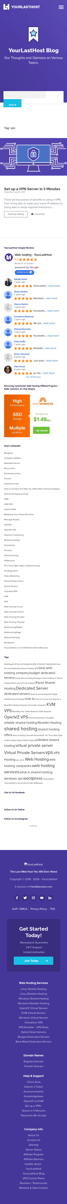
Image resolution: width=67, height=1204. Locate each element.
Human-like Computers (36, 705)
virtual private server (34, 746)
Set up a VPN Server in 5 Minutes (33, 157)
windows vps (13, 778)
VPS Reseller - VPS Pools (33, 1027)
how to (30, 698)
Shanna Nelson (21, 304)
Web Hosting (37, 759)
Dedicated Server (12, 463)
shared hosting (20, 728)
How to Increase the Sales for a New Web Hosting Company (32, 489)
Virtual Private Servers (24, 753)
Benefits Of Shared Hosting (41, 664)
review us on (23, 272)
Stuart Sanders (21, 292)
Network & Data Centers (33, 1188)
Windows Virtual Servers (33, 1017)
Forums (7, 479)
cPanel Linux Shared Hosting (22, 683)
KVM (6, 499)
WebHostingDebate (13, 627)
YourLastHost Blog (34, 49)
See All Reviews (33, 377)
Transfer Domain (33, 1066)
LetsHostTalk (10, 509)
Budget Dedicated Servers (33, 1037)
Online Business (44, 711)
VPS (6, 602)
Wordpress (9, 643)
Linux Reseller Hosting (33, 993)
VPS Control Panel (33, 1178)
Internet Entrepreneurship (16, 494)
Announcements (33, 1091)
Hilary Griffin (20, 342)
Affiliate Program (33, 1154)
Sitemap (33, 1145)
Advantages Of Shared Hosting (16, 664)
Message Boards (12, 520)
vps (49, 752)
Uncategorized (11, 571)
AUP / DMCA (19, 909)
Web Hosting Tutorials (14, 622)
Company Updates (12, 458)
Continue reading (17, 215)
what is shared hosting (36, 772)
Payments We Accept (33, 1115)
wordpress (32, 778)
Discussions (9, 468)
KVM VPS (8, 504)
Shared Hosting (11, 556)
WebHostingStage (12, 632)
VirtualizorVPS (10, 591)
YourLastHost (48, 779)
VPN (6, 597)
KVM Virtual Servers (33, 1013)
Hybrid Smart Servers (33, 1032)
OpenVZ (8, 525)
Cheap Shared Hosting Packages (28, 678)
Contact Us (33, 1140)
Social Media (39, 735)
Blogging (8, 453)
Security (8, 550)
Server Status (33, 1149)
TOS (52, 909)
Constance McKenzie (24, 317)
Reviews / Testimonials (33, 1183)
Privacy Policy (38, 909)
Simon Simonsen (22, 354)
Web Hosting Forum (13, 607)
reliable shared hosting (20, 722)
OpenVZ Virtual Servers (33, 1008)
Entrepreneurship (12, 474)
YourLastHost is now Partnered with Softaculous (26, 648)
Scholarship (9, 545)
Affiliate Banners (33, 1159)
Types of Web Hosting (26, 740)
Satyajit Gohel (20, 279)
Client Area (33, 1082)
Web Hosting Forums (14, 612)
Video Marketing (11, 576)
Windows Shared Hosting (34, 998)
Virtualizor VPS (34, 1022)
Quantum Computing (14, 535)
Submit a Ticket (33, 1086)
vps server (20, 760)
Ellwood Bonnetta (22, 329)
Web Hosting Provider (14, 617)
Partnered (33, 718)
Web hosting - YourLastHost (33, 254)
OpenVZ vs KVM (33, 1101)
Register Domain (33, 1061)
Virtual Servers (11, 586)
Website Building (12, 638)
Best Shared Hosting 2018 (27, 668)
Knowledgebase (33, 1096)
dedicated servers (17, 694)
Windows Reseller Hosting (33, 1003)
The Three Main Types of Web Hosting (22, 566)
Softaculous (9, 561)
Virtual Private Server (14, 581)
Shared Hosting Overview (23, 735)
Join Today (31, 960)
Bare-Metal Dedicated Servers (33, 1041)
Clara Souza (19, 367)
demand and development (41, 694)
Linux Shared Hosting (33, 989)
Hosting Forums (11, 484)
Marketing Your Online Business (19, 515)
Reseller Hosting (12, 540)
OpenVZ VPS (10, 530)
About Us (33, 1135)
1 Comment (39, 214)
